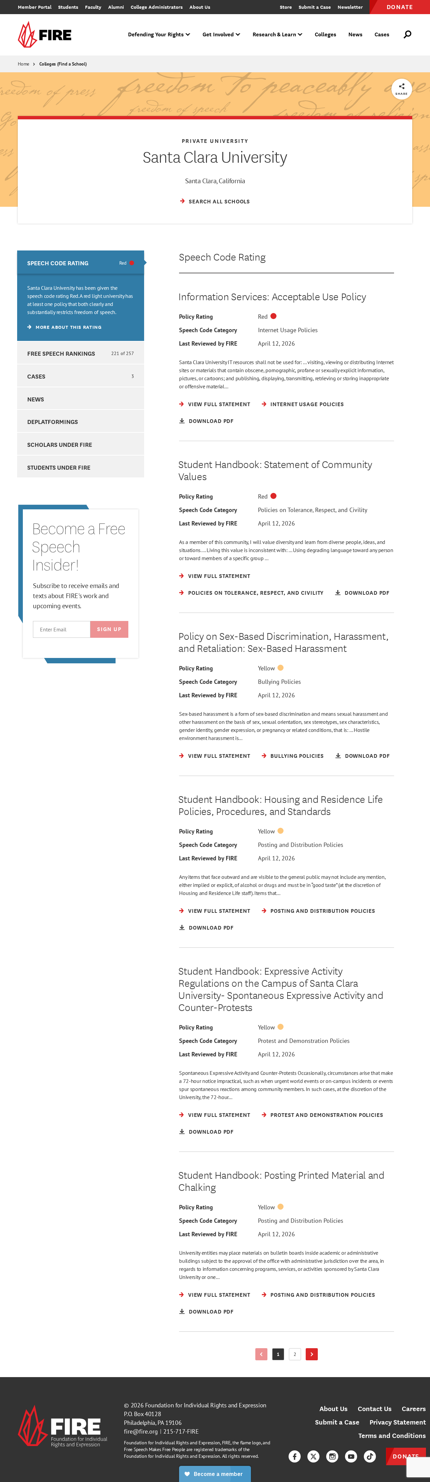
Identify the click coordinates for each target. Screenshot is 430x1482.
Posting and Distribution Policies (300, 845)
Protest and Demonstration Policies (304, 1041)
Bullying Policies (279, 682)
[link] (47, 35)
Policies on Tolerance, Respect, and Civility (312, 510)
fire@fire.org (141, 1431)
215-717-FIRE (181, 1431)
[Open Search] (407, 34)
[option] (80, 295)
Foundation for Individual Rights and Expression (205, 1405)
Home (23, 64)
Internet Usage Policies (288, 330)
